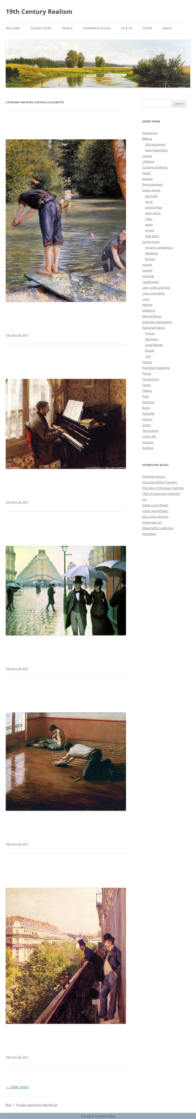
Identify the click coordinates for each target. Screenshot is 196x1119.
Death (146, 173)
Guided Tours (40, 28)
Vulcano (148, 442)
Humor (147, 270)
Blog (9, 1105)
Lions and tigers (153, 293)
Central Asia (153, 207)
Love (145, 299)
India (148, 219)
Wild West (152, 236)
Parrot (146, 373)
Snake (146, 425)
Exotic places (151, 190)
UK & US (126, 28)
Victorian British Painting (159, 482)
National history (153, 327)
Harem (147, 264)
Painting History (153, 476)
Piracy (146, 385)
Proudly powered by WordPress (37, 1105)
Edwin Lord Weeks (155, 505)
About (167, 28)
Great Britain (154, 345)
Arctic (149, 201)
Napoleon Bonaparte (157, 322)
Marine (147, 305)
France (67, 28)
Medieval (151, 253)
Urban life (149, 436)
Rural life (148, 413)
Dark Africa (152, 213)
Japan (149, 224)
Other (147, 28)
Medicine (148, 310)
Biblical (147, 138)
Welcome (13, 28)
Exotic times (150, 242)
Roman (150, 259)
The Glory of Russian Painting (163, 488)
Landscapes (150, 282)
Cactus (147, 156)
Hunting (148, 276)
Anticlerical (150, 133)
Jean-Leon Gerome (155, 516)
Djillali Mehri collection (158, 528)
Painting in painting (156, 368)
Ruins (146, 408)
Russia (149, 350)
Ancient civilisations (159, 247)
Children (148, 161)
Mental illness (152, 316)
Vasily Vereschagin (155, 511)
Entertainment (152, 184)
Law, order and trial (156, 287)
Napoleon (149, 534)
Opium (147, 362)
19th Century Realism (39, 11)
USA (148, 356)
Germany (151, 339)
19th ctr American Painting (161, 494)
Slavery (147, 419)
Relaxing (148, 402)
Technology (150, 431)
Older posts (17, 1087)
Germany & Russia (96, 28)
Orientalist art (152, 522)
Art (144, 499)
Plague (147, 390)
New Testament (156, 150)
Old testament (155, 144)
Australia (151, 196)
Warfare (147, 448)
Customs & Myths (155, 167)
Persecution (150, 379)
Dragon (147, 179)
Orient (149, 230)
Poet (145, 396)
